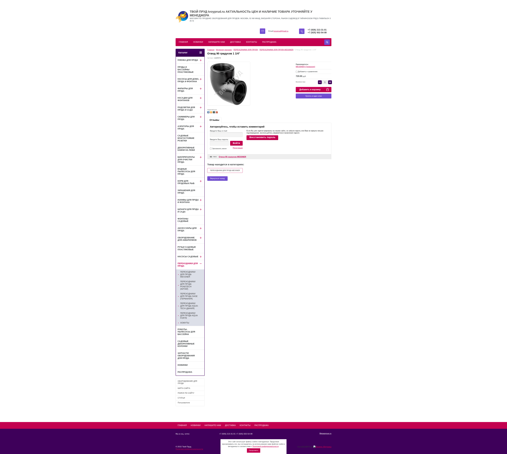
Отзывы (214, 120)
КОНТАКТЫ (251, 42)
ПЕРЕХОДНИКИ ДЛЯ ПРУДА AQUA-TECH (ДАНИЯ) (189, 305)
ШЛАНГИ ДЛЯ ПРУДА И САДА (188, 210)
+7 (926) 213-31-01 (317, 30)
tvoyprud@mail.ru (281, 31)
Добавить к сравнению (307, 71)
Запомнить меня (219, 148)
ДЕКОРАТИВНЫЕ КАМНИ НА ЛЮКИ (186, 149)
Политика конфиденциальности (189, 449)
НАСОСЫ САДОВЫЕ (188, 256)
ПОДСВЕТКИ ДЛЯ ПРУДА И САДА (186, 108)
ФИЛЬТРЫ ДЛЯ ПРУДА (185, 89)
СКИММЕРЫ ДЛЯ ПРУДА (186, 118)
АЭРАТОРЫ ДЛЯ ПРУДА (186, 127)
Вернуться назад (217, 178)
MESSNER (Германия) (305, 67)
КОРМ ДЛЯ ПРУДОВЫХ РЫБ (186, 182)
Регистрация (238, 148)
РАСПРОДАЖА (269, 42)
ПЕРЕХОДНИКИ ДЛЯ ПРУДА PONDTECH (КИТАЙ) (187, 285)
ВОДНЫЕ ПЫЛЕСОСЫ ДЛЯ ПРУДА (186, 171)
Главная (210, 50)
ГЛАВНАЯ (183, 42)
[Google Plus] (217, 111)
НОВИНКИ (198, 42)
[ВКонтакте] (208, 111)
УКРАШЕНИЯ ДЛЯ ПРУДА (186, 191)
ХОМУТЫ (184, 323)
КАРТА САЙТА (184, 388)
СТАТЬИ (181, 398)
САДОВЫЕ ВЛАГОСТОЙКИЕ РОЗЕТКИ (186, 138)
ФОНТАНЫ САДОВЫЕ (183, 220)
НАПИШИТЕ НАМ (216, 42)
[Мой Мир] (214, 111)
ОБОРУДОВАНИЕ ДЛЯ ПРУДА (187, 382)
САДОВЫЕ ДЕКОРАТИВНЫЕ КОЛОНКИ (186, 343)
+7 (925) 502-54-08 (317, 32)
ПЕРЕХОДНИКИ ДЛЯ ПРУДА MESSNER (276, 50)
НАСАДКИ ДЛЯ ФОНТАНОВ (185, 99)
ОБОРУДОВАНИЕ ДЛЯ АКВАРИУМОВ (187, 239)
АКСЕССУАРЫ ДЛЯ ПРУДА (187, 229)
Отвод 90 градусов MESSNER (232, 157)
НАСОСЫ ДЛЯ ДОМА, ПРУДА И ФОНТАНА (188, 80)
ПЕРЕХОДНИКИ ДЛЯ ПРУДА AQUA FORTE (189, 315)
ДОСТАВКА (235, 42)
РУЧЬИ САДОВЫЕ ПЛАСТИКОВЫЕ (187, 248)
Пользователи (184, 403)
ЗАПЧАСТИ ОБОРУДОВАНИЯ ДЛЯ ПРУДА (186, 355)
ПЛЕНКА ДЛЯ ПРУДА (188, 60)
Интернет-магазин (224, 50)
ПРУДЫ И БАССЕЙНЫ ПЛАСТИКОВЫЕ (186, 69)
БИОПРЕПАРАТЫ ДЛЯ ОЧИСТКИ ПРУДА (186, 159)
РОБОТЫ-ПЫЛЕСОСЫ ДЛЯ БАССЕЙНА (186, 331)
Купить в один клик (314, 96)
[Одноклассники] (211, 111)
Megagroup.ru (325, 433)
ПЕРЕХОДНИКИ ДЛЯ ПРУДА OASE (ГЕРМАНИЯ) (189, 296)
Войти (236, 143)
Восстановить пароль (262, 137)
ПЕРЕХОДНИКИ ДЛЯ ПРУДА (245, 50)
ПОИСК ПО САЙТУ (186, 393)
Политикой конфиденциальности (265, 446)
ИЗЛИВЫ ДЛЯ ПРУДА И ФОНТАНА (188, 201)
